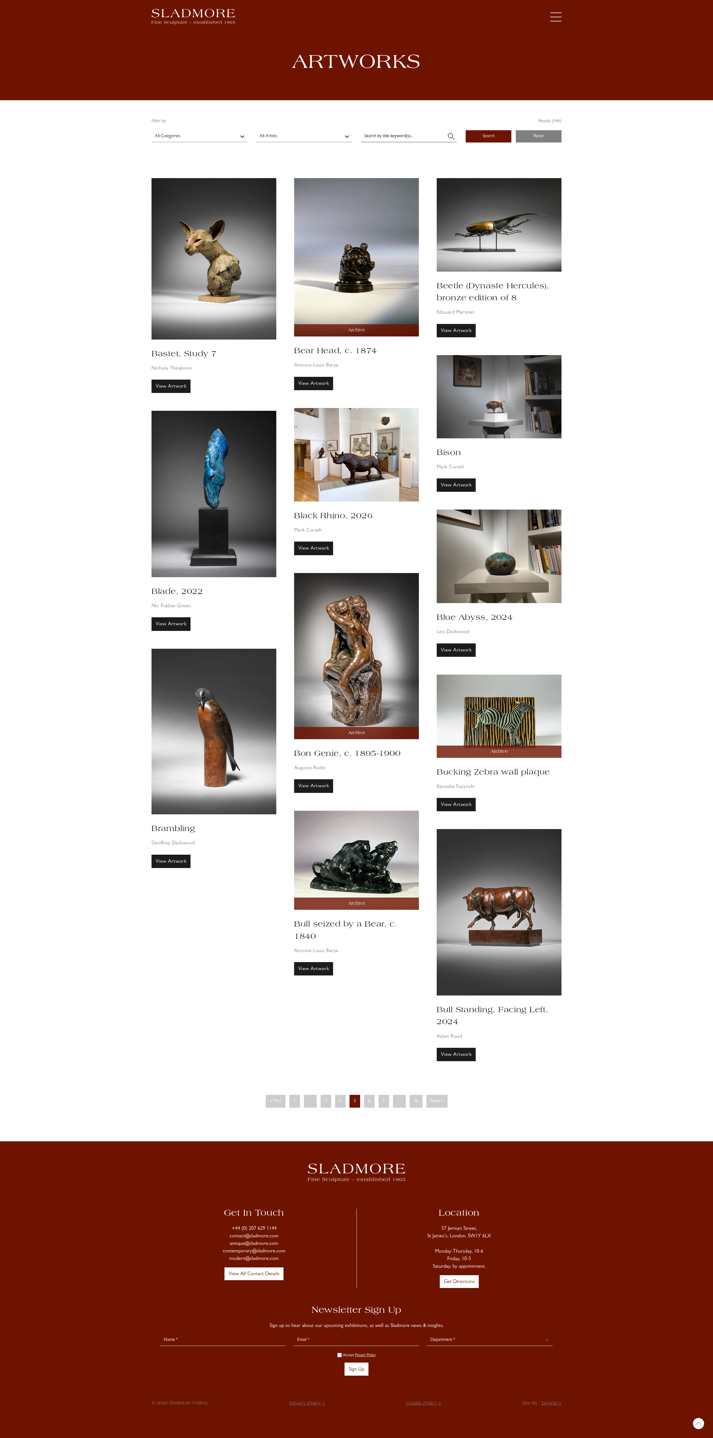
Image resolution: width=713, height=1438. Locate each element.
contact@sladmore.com (254, 1236)
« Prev (275, 1101)
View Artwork (171, 386)
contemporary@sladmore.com (254, 1251)
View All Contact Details (254, 1274)
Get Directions (459, 1282)
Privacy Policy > (307, 1403)
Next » (437, 1101)
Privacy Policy (365, 1355)
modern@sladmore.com (254, 1259)
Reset (539, 136)
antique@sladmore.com (254, 1244)
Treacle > (551, 1403)
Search (489, 136)
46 (416, 1101)
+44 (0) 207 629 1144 (254, 1228)
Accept (359, 1355)
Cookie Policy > (423, 1403)
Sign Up (356, 1369)
